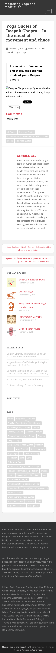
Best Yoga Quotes (26, 132)
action (10, 418)
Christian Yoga (26, 291)
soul (44, 475)
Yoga (24, 52)
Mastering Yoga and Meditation (20, 4)
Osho (29, 458)
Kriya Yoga (12, 453)
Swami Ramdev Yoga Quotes (35, 488)
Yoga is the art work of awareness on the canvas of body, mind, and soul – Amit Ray (27, 372)
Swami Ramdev (14, 488)
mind (22, 458)
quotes (10, 141)
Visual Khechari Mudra (29, 328)
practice (44, 471)
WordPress (37, 650)
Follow (16, 107)
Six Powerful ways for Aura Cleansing (25, 385)
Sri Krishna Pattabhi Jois (18, 479)
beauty (36, 427)
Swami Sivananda (15, 492)
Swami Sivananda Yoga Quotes (21, 497)
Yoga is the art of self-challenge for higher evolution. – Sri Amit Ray (27, 363)
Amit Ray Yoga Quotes (17, 423)
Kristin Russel (34, 48)
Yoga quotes (33, 505)
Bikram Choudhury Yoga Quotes (21, 436)
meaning (35, 453)
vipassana (30, 501)
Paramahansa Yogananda (19, 466)
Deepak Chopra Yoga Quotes (35, 136)
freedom (39, 445)
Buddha (41, 436)
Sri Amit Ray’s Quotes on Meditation (24, 379)
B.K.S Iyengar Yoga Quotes (19, 427)
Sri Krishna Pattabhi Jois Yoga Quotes (23, 484)
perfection (33, 471)
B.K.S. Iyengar (35, 423)
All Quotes (11, 132)
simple (37, 475)
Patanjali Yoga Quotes (17, 471)
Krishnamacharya (38, 449)
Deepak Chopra (13, 52)
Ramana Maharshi (24, 475)
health (10, 449)
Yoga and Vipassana (16, 505)
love (27, 453)
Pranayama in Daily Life (30, 316)
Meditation (12, 458)
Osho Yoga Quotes (16, 462)
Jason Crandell (22, 449)
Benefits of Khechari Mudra (32, 279)
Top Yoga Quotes (23, 141)
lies (21, 453)
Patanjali (36, 466)
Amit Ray (31, 418)
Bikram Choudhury (34, 431)
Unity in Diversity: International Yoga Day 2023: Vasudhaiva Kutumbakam (26, 355)
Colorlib (17, 650)
